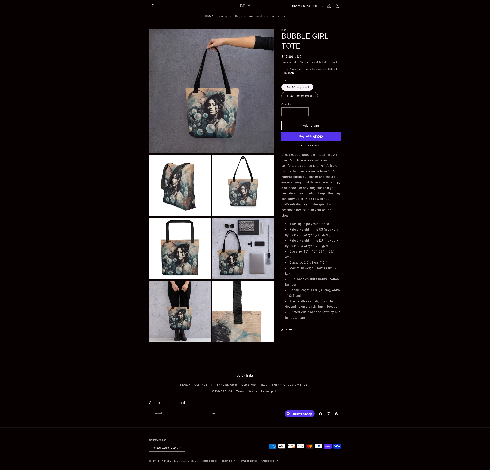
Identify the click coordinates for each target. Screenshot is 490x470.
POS (166, 461)
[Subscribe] (214, 413)
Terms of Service (246, 391)
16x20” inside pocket (299, 95)
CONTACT (200, 384)
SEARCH (185, 384)
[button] (153, 6)
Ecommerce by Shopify (186, 461)
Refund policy (270, 391)
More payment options (311, 145)
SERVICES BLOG (222, 391)
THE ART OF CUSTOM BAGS (289, 384)
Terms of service (248, 461)
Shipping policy (269, 461)
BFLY (161, 461)
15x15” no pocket (297, 87)
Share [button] (289, 329)
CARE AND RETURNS (224, 384)
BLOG (264, 384)
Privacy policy (228, 461)
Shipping (305, 62)
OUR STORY (248, 384)
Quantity (286, 104)
